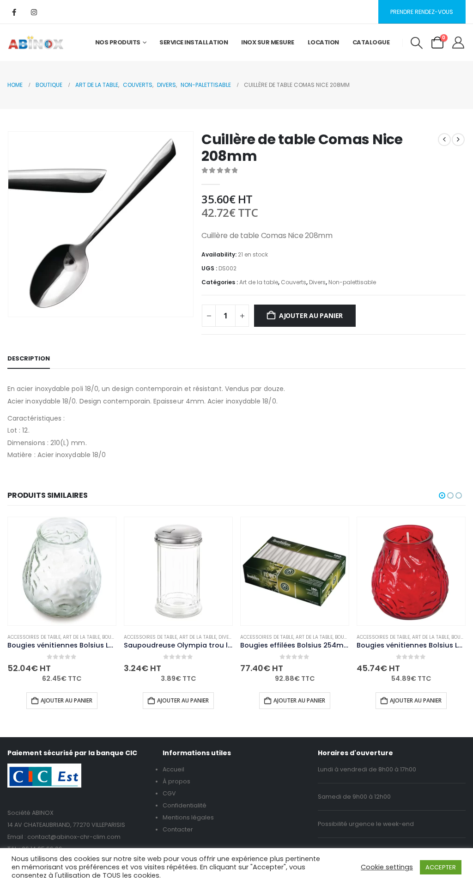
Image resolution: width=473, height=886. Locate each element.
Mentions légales (188, 817)
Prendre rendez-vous (421, 12)
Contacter (178, 829)
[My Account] (458, 43)
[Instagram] (33, 12)
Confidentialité (184, 805)
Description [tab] (28, 358)
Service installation (193, 42)
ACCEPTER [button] (440, 867)
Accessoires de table (34, 637)
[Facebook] (13, 12)
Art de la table (258, 282)
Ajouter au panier (311, 315)
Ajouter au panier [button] (66, 700)
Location (323, 42)
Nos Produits (117, 42)
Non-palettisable (352, 282)
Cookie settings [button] (387, 867)
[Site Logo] (35, 42)
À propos (176, 781)
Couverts (293, 282)
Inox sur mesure (267, 42)
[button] (416, 43)
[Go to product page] (62, 571)
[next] (458, 139)
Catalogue (371, 42)
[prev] (444, 139)
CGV (169, 793)
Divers (317, 282)
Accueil (173, 769)
